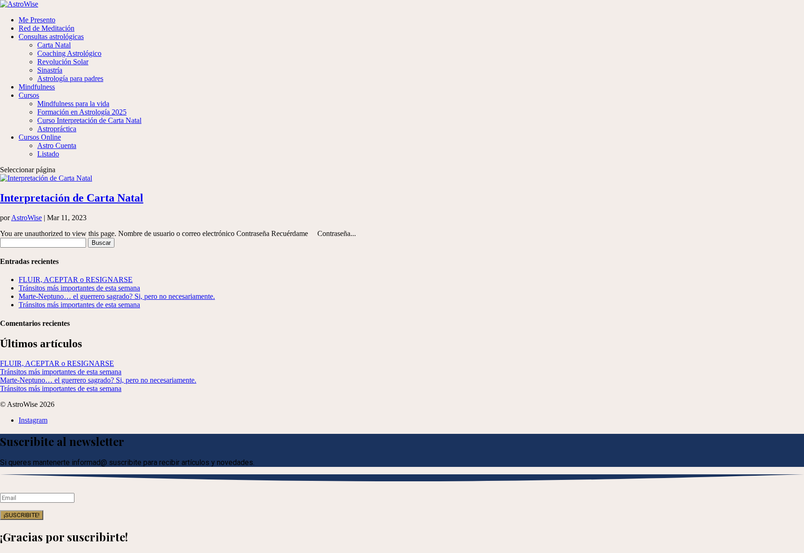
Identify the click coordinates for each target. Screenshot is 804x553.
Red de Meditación (46, 28)
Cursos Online (40, 137)
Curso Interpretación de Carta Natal (89, 120)
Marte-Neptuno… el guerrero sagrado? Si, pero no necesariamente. (117, 296)
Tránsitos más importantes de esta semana (79, 288)
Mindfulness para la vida (73, 104)
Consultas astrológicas (51, 36)
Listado (48, 154)
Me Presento (37, 20)
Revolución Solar (62, 62)
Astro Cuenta (56, 145)
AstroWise (26, 218)
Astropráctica (56, 129)
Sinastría (49, 70)
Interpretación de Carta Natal (71, 198)
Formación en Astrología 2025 (82, 112)
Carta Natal (54, 45)
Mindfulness (37, 87)
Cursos (29, 95)
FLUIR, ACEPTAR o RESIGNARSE (76, 279)
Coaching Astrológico (69, 53)
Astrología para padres (70, 78)
